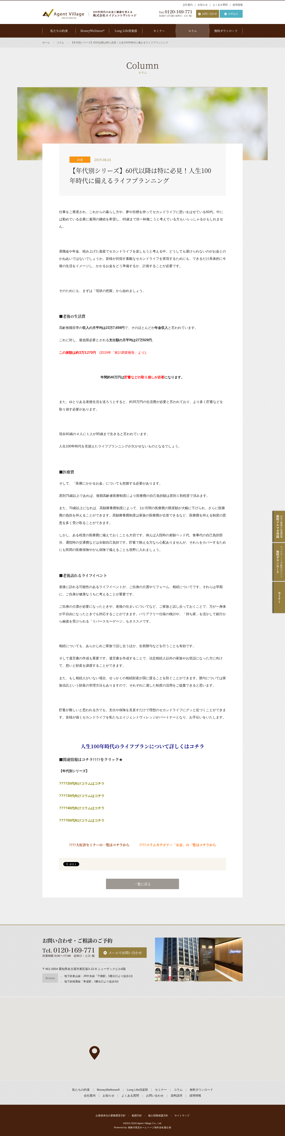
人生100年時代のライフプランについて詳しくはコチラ (142, 746)
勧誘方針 (137, 1115)
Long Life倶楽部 (126, 31)
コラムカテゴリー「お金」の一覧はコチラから (181, 844)
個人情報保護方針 (158, 1115)
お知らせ (203, 4)
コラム (192, 31)
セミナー (159, 31)
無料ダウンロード (226, 31)
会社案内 (188, 4)
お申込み (233, 13)
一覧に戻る (142, 884)
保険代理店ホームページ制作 (143, 1127)
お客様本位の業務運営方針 (111, 1115)
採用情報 (238, 4)
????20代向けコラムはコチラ (82, 783)
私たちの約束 (59, 31)
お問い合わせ (209, 13)
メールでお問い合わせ (125, 952)
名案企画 (166, 1127)
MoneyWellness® (92, 31)
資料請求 (176, 1095)
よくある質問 (220, 4)
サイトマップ (181, 1115)
